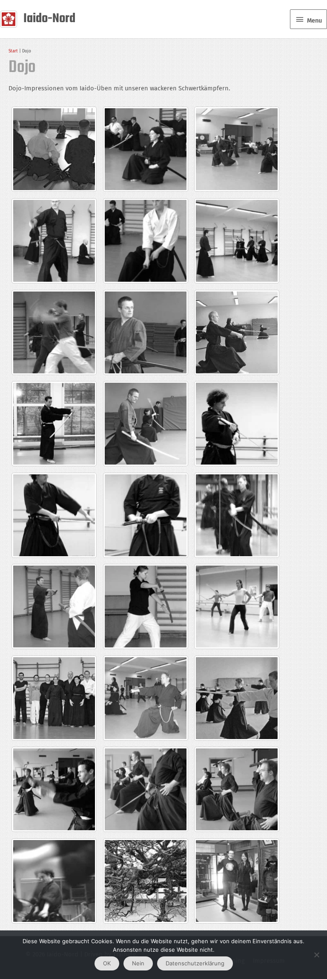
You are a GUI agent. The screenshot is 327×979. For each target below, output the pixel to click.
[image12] (54, 881)
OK (107, 963)
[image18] (54, 789)
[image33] (54, 423)
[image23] (236, 606)
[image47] (236, 149)
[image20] (236, 698)
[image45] (145, 240)
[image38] (54, 332)
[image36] (145, 332)
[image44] (54, 149)
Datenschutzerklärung (195, 963)
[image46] (145, 149)
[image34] (145, 423)
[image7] (54, 606)
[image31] (236, 423)
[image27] (145, 515)
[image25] (54, 698)
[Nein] (316, 954)
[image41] (236, 240)
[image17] (236, 789)
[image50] (145, 881)
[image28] (236, 515)
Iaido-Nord (49, 19)
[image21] (145, 698)
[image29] (145, 606)
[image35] (236, 332)
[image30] (54, 515)
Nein (138, 963)
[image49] (236, 881)
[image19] (145, 789)
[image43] (54, 240)
